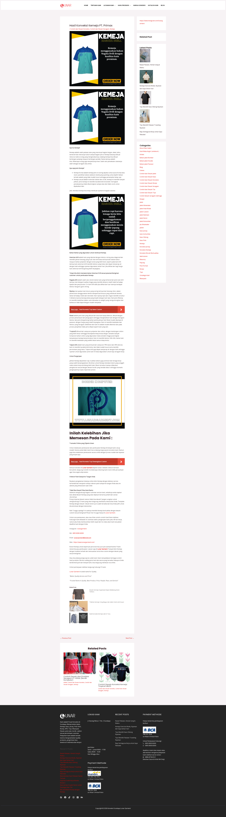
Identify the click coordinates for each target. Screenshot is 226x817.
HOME (86, 5)
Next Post (130, 638)
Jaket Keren (143, 218)
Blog (141, 167)
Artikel (65, 682)
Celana (142, 170)
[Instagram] (73, 797)
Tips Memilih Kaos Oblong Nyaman (151, 107)
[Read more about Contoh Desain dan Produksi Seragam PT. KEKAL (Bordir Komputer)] (80, 663)
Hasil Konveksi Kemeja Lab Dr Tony (99, 614)
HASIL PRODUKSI (123, 5)
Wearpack (143, 278)
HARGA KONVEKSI (139, 5)
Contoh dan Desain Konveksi (79, 29)
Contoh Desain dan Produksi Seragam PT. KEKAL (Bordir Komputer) (76, 678)
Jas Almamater (144, 224)
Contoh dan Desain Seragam (99, 29)
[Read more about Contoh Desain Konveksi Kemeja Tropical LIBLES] (114, 667)
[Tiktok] (69, 797)
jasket (142, 228)
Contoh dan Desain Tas (147, 189)
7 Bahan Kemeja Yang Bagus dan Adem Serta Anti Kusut (106, 602)
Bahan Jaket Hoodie (146, 161)
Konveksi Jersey (145, 247)
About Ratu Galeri (145, 148)
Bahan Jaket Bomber (146, 158)
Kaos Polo (143, 240)
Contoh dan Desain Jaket (148, 174)
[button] (114, 5)
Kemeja (112, 29)
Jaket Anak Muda (145, 209)
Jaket (141, 202)
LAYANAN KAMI (109, 5)
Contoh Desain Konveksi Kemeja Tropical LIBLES (112, 685)
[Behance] (82, 797)
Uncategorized (144, 275)
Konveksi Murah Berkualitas (149, 253)
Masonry (143, 259)
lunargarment (82, 529)
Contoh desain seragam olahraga (151, 196)
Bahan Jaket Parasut (146, 164)
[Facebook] (65, 797)
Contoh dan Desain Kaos (148, 177)
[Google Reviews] (61, 797)
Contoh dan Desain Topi (148, 193)
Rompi (142, 269)
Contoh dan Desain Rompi (148, 183)
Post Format (144, 266)
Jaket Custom (144, 212)
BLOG (163, 5)
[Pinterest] (78, 797)
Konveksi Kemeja (145, 250)
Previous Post (65, 638)
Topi (141, 272)
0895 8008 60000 (78, 533)
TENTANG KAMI (96, 5)
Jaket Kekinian (144, 215)
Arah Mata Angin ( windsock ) (149, 151)
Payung (142, 263)
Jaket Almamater (145, 205)
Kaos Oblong (144, 237)
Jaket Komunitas (145, 221)
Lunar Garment (110, 513)
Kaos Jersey (143, 231)
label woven (144, 256)
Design (142, 199)
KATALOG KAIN (153, 5)
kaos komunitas (145, 234)
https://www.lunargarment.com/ (84, 542)
